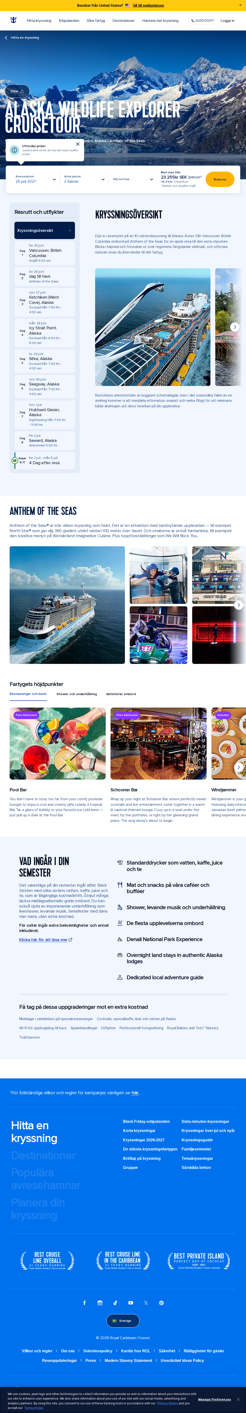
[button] (44, 230)
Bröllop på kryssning (142, 1158)
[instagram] (100, 1303)
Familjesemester (196, 1149)
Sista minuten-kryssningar (205, 1121)
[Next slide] (235, 327)
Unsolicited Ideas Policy (182, 1361)
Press (91, 1361)
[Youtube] (130, 1303)
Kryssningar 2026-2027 (144, 1140)
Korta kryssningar (139, 1131)
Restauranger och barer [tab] (28, 694)
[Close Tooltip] (78, 144)
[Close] (238, 1399)
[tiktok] (115, 1303)
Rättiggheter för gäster (204, 1351)
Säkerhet (167, 1351)
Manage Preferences (214, 1399)
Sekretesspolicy (97, 1351)
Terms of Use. (34, 1408)
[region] (123, 1400)
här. (135, 1093)
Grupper (130, 1168)
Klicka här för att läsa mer (43, 939)
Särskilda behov (196, 1168)
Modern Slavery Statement (128, 1361)
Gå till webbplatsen (148, 5)
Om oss (68, 1351)
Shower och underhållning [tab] (76, 694)
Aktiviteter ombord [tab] (120, 694)
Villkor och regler (37, 1351)
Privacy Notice (167, 1403)
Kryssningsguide (197, 1140)
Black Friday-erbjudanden (146, 1121)
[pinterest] (161, 1303)
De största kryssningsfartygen (150, 1149)
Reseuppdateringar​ (59, 1361)
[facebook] (84, 1303)
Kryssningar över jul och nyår (208, 1131)
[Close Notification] (240, 5)
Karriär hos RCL (135, 1351)
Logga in (227, 20)
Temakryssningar (197, 1158)
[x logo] (146, 1303)
